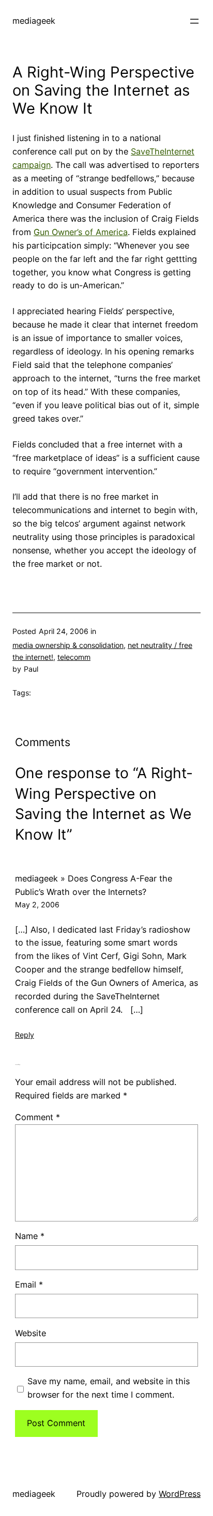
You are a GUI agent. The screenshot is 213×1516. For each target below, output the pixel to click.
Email (29, 1284)
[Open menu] (194, 21)
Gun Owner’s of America (81, 232)
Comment (37, 1117)
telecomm (73, 657)
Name (29, 1236)
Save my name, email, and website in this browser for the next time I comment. (108, 1388)
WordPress (180, 1494)
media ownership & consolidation (68, 645)
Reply (24, 1034)
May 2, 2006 (37, 904)
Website (30, 1333)
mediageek (33, 21)
